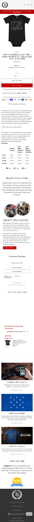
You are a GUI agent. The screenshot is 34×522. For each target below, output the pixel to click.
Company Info (16, 506)
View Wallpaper (17, 423)
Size (17, 73)
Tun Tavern (7, 347)
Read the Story (17, 454)
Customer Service (16, 502)
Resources (16, 510)
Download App (16, 390)
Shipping (11, 67)
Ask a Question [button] (18, 271)
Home (16, 51)
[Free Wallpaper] (17, 402)
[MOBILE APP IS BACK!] (17, 371)
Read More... (9, 247)
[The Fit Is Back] (17, 435)
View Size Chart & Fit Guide (18, 104)
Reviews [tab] (7, 276)
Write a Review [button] (18, 267)
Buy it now (17, 85)
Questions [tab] (17, 276)
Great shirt (8, 338)
